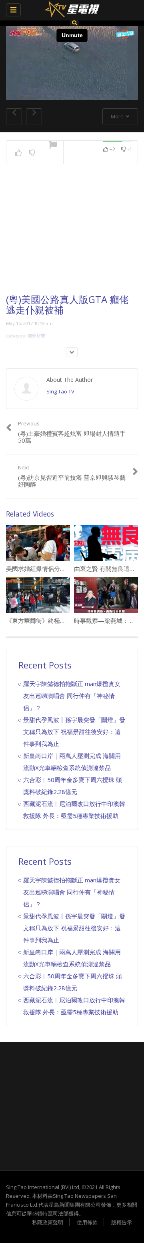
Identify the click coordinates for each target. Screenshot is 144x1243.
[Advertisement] (72, 236)
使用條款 (87, 1222)
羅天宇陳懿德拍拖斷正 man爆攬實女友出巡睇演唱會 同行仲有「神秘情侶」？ (71, 696)
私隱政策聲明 (47, 1222)
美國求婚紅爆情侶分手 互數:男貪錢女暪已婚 (64, 569)
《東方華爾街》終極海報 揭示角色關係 (58, 620)
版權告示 (121, 1222)
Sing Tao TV (60, 391)
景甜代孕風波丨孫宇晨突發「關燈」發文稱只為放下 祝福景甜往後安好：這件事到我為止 (74, 732)
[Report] (53, 145)
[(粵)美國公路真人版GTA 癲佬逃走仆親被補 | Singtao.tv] (70, 10)
